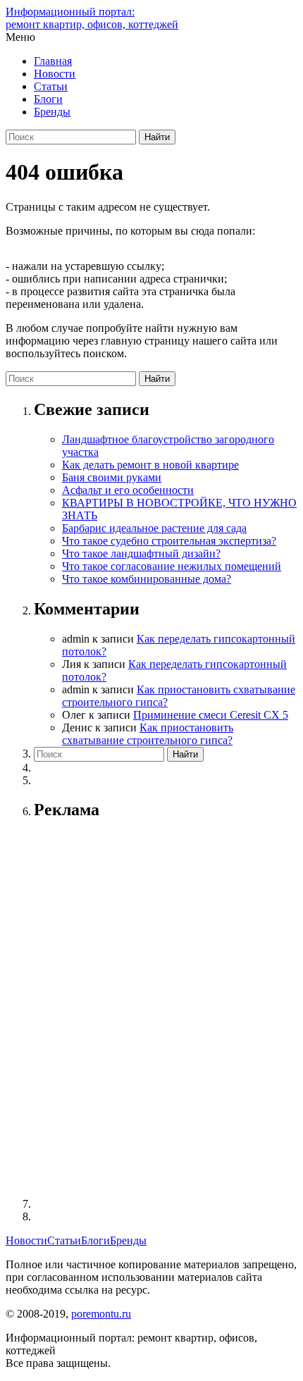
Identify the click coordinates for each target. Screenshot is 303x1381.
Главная (53, 61)
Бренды (52, 112)
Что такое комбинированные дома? (146, 579)
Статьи (51, 86)
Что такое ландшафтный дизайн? (141, 553)
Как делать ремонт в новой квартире (150, 465)
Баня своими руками (111, 477)
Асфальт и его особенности (128, 490)
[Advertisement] (151, 1010)
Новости (54, 74)
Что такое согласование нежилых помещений (171, 566)
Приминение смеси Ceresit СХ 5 (210, 715)
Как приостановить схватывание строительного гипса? (147, 734)
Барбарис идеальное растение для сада (154, 528)
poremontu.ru (101, 1314)
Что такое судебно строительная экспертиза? (169, 541)
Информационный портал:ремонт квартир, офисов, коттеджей (92, 18)
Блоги (48, 99)
